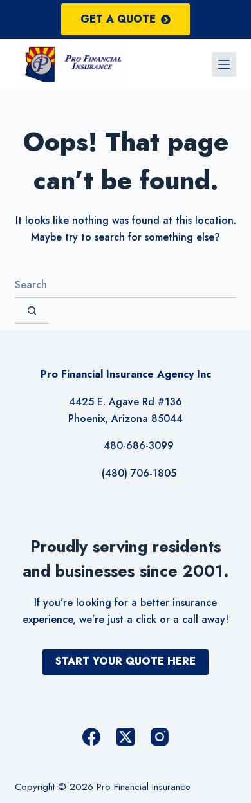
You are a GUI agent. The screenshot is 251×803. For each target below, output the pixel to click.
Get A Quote (118, 19)
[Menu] (224, 64)
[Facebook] (91, 737)
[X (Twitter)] (125, 737)
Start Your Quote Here (125, 661)
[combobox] (125, 285)
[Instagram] (160, 737)
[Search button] (32, 311)
